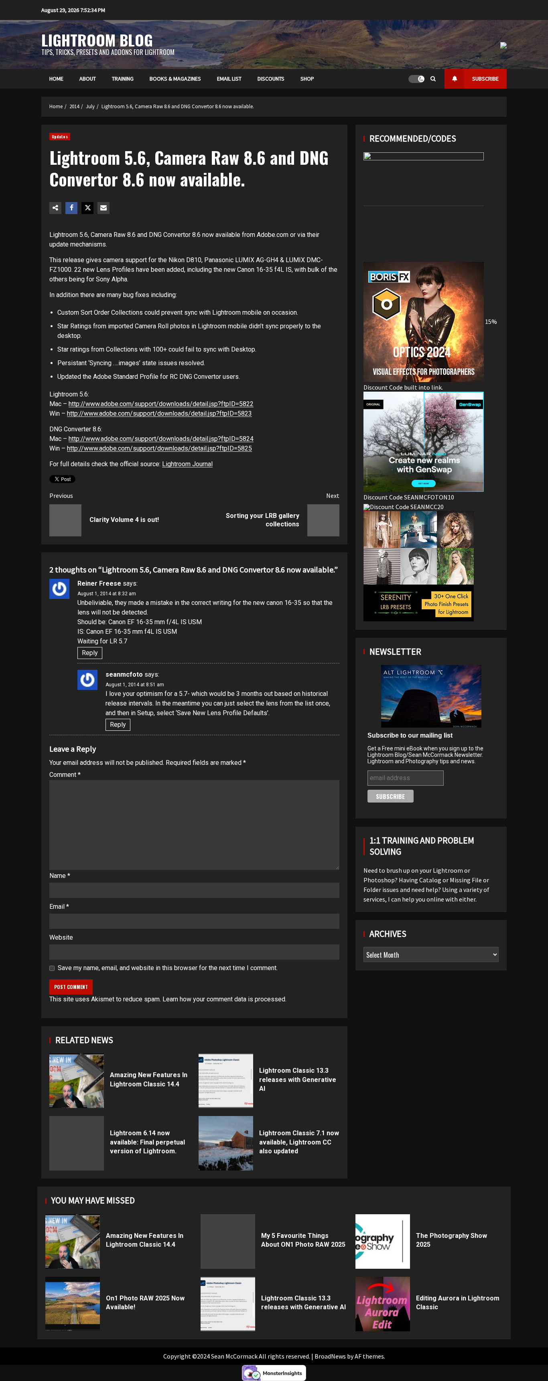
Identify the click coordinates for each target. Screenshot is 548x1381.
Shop (307, 78)
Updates (60, 136)
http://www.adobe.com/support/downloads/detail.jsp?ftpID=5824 (161, 439)
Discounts (271, 78)
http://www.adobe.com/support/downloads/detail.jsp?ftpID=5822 (161, 404)
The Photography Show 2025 (382, 1241)
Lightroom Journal (187, 464)
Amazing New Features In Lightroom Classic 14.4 (76, 1080)
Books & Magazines (175, 78)
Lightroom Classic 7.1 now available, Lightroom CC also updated (226, 1143)
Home (56, 78)
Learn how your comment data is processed (223, 999)
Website (61, 937)
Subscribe (485, 78)
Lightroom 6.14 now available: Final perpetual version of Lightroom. (76, 1143)
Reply (90, 653)
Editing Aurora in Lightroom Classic (382, 1304)
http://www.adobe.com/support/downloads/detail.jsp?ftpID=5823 (159, 413)
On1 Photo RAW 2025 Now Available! (72, 1304)
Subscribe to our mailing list (410, 735)
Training (123, 78)
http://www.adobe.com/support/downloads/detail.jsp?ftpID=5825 (159, 448)
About (87, 78)
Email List (229, 78)
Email (59, 906)
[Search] (433, 79)
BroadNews (330, 1356)
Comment (65, 775)
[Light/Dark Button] (416, 79)
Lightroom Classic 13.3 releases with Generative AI (226, 1080)
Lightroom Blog (97, 39)
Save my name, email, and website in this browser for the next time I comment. (168, 968)
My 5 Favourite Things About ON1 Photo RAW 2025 (228, 1241)
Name (59, 876)
